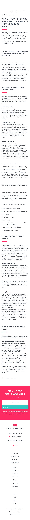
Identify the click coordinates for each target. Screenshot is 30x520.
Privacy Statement (15, 514)
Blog (15, 503)
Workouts (15, 470)
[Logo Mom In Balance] (15, 426)
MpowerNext (15, 462)
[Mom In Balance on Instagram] (16, 445)
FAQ (15, 497)
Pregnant (15, 453)
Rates (15, 480)
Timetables (15, 477)
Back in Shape (15, 456)
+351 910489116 (15, 437)
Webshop (15, 486)
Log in (15, 494)
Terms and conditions (15, 512)
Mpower (15, 459)
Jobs (15, 500)
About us (15, 483)
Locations (15, 473)
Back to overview (10, 15)
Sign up (5, 407)
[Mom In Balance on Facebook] (13, 445)
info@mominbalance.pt (15, 440)
